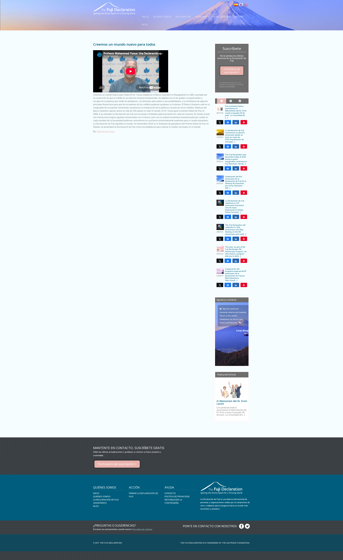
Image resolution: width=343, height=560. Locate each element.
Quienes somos (101, 496)
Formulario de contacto (142, 529)
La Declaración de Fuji (106, 500)
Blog (145, 24)
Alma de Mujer (221, 16)
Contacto (170, 493)
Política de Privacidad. (227, 86)
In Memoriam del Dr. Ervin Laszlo (232, 402)
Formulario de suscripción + (232, 70)
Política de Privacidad (177, 496)
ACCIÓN (239, 16)
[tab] (221, 101)
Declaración (183, 16)
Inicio (145, 16)
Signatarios (202, 16)
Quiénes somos (162, 16)
